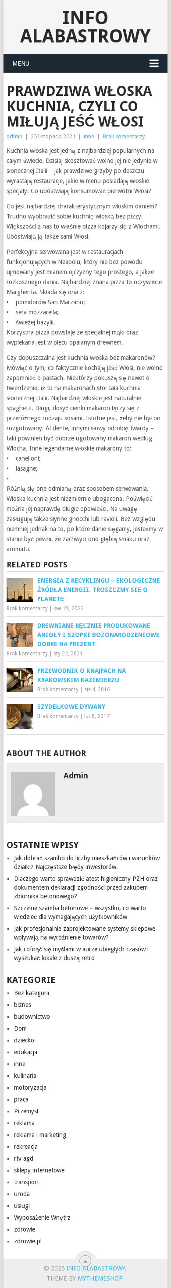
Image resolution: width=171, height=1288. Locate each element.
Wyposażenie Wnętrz (42, 1217)
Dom (20, 1028)
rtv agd (23, 1158)
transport (26, 1182)
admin (14, 136)
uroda (22, 1193)
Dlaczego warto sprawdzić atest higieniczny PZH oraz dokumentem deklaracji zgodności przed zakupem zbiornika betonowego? (86, 887)
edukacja (25, 1052)
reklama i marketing (40, 1134)
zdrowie (24, 1229)
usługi (22, 1205)
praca (21, 1099)
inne (89, 136)
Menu (20, 63)
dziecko (24, 1040)
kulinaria (25, 1075)
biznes (22, 1004)
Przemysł (26, 1111)
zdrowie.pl (28, 1241)
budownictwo (32, 1016)
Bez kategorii (31, 992)
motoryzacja (30, 1087)
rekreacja (26, 1146)
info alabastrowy (85, 27)
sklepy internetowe (39, 1170)
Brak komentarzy (124, 136)
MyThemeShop (100, 1278)
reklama (24, 1122)
